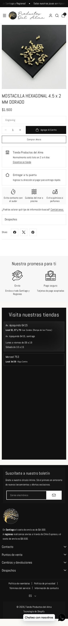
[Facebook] (14, 232)
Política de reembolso (19, 583)
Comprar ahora (34, 139)
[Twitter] (23, 232)
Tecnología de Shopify (34, 611)
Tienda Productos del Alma (38, 606)
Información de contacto (47, 588)
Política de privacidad (44, 583)
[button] (4, 15)
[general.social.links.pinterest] (32, 232)
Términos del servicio (19, 588)
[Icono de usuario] (51, 16)
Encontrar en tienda (22, 162)
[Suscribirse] (53, 495)
